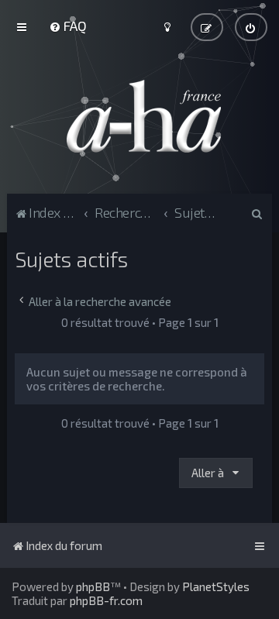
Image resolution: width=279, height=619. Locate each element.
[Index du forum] (139, 116)
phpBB (93, 586)
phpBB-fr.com (106, 600)
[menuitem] (68, 25)
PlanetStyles (216, 586)
